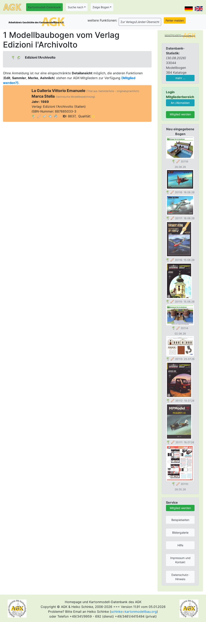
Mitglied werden (180, 114)
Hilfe (180, 545)
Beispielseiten (180, 520)
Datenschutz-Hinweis (180, 577)
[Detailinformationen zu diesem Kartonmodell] (33, 116)
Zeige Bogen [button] (101, 7)
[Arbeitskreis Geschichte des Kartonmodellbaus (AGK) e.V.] (180, 35)
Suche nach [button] (75, 7)
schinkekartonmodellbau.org (134, 612)
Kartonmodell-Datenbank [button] (44, 7)
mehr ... (180, 78)
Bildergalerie (180, 532)
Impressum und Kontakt (180, 560)
